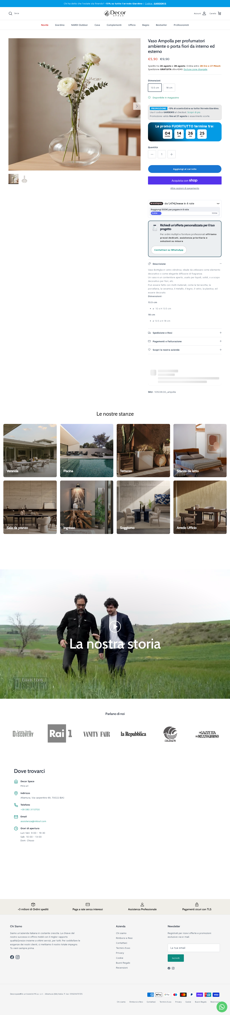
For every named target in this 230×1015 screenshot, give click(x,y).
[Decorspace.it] (115, 13)
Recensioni (122, 967)
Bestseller (161, 24)
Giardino (59, 24)
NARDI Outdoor (79, 24)
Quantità (153, 147)
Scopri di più (193, 112)
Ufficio (132, 24)
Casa (97, 24)
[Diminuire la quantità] (152, 154)
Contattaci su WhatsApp (168, 249)
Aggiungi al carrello (184, 168)
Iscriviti (175, 958)
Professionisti (181, 24)
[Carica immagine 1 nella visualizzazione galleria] (74, 104)
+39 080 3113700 (30, 809)
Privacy (120, 952)
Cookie (119, 957)
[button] (115, 626)
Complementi (114, 24)
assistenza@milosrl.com (33, 821)
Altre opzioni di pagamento (184, 188)
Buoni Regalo (123, 962)
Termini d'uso (123, 947)
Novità (44, 24)
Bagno (145, 24)
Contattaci (121, 942)
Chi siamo (121, 933)
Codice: (155, 3)
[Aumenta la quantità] (172, 154)
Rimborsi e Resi (124, 937)
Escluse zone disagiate (195, 69)
